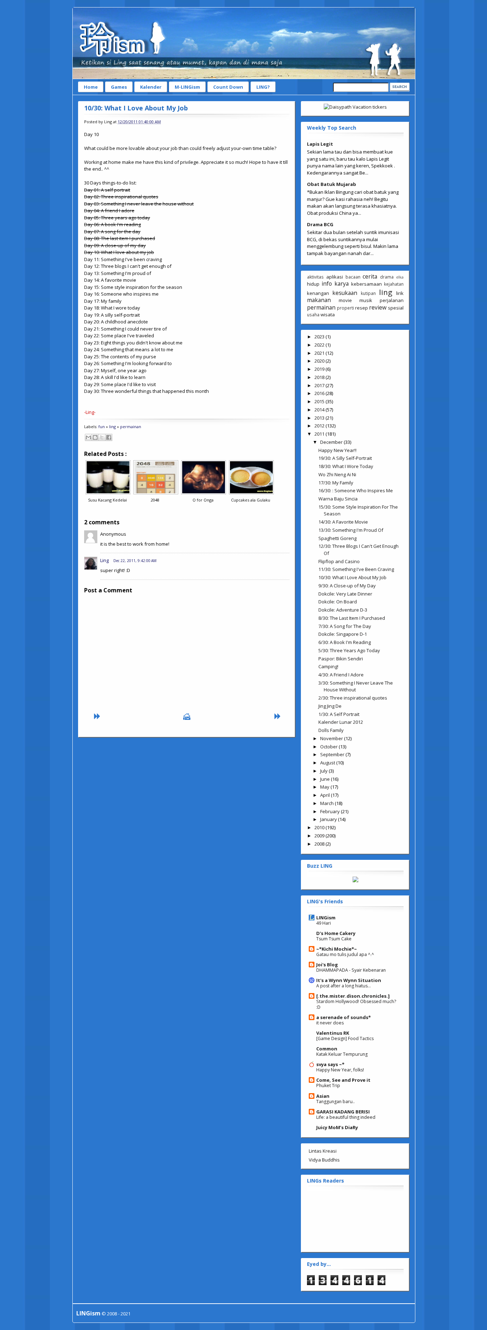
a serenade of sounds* (343, 1017)
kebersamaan (366, 284)
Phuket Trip (328, 1085)
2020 (319, 361)
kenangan (318, 293)
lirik (400, 293)
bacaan (352, 277)
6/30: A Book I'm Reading (344, 642)
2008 (319, 844)
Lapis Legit (320, 144)
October (329, 746)
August (328, 762)
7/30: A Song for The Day (344, 626)
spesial (396, 308)
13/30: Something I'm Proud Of (350, 530)
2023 (319, 336)
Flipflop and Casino (339, 561)
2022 (319, 345)
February (330, 811)
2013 (319, 418)
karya (341, 283)
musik (365, 300)
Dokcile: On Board (337, 601)
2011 (319, 434)
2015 (319, 401)
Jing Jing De (330, 706)
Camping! (328, 666)
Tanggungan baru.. (335, 1101)
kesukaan (344, 293)
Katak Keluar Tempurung (342, 1054)
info (327, 283)
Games (119, 87)
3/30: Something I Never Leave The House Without (355, 686)
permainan (130, 426)
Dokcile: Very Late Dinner (345, 594)
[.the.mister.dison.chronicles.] (353, 996)
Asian (322, 1096)
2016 (319, 393)
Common (326, 1048)
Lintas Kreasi (323, 1151)
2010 (319, 827)
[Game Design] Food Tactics (345, 1038)
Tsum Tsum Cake (334, 939)
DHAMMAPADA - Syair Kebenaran (351, 970)
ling (112, 426)
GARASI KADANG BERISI (343, 1111)
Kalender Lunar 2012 (340, 722)
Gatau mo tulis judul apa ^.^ (345, 954)
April (325, 795)
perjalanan (392, 300)
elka (400, 277)
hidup (313, 284)
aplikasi (334, 277)
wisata (328, 314)
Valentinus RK (332, 1033)
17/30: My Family (335, 482)
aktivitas (315, 277)
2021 (319, 353)
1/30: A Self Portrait (338, 714)
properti (345, 308)
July (324, 771)
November (332, 738)
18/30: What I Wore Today (345, 466)
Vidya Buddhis (324, 1160)
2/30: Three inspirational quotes (352, 698)
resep (361, 308)
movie (345, 300)
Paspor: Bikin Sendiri (340, 658)
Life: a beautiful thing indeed (345, 1117)
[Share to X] (102, 437)
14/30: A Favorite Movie (343, 522)
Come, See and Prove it (343, 1080)
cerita (370, 276)
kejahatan (394, 284)
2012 (319, 425)
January (329, 819)
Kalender (151, 87)
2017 (319, 385)
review (377, 307)
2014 (319, 409)
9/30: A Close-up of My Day (347, 585)
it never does (330, 1023)
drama (387, 277)
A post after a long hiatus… (343, 986)
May (325, 787)
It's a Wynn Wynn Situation (348, 980)
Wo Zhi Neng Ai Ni (337, 474)
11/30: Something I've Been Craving (356, 569)
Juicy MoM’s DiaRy (337, 1127)
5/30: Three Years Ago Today (349, 650)
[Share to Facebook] (108, 437)
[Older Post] (277, 718)
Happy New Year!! (337, 450)
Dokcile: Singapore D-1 (342, 634)
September (332, 754)
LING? (263, 87)
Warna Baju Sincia (338, 498)
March (327, 803)
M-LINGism (187, 87)
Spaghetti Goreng (337, 538)
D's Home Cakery (335, 933)
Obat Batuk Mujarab (331, 184)
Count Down (228, 87)
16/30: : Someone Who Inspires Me (355, 490)
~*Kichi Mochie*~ (336, 949)
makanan (319, 300)
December (332, 442)
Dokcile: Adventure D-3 (342, 610)
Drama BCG (320, 224)
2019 (319, 369)
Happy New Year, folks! (340, 1070)
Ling (104, 560)
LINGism (325, 917)
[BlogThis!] (95, 437)
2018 (319, 377)
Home (91, 87)
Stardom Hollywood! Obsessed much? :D (356, 1004)
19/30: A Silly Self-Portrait (345, 458)
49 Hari (323, 923)
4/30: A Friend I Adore (341, 674)
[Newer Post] (96, 718)
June (325, 779)
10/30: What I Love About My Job (136, 108)
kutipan (368, 293)
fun (101, 426)
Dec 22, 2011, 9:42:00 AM (135, 560)
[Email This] (88, 437)
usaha (313, 314)
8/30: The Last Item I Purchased (351, 618)
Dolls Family (331, 730)
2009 (319, 835)
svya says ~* (330, 1064)
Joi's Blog (327, 964)
